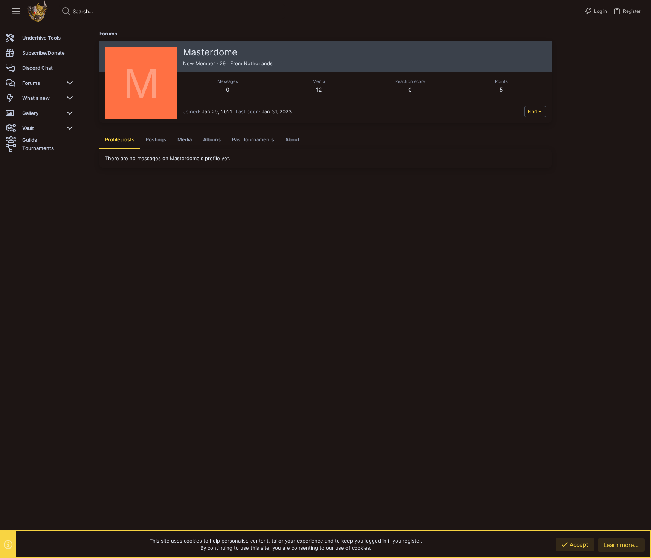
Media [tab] (184, 139)
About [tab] (292, 139)
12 (319, 89)
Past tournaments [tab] (253, 139)
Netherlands (258, 63)
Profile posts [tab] (119, 139)
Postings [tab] (156, 139)
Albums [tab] (212, 139)
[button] (16, 11)
